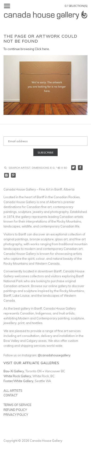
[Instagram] (6, 175)
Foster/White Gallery (18, 381)
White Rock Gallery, (18, 376)
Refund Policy (15, 410)
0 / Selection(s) (76, 5)
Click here (42, 49)
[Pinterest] (13, 175)
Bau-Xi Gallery (14, 371)
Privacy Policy (16, 415)
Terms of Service (17, 405)
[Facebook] (80, 167)
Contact (11, 395)
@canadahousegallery (54, 355)
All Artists (13, 390)
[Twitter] (73, 167)
